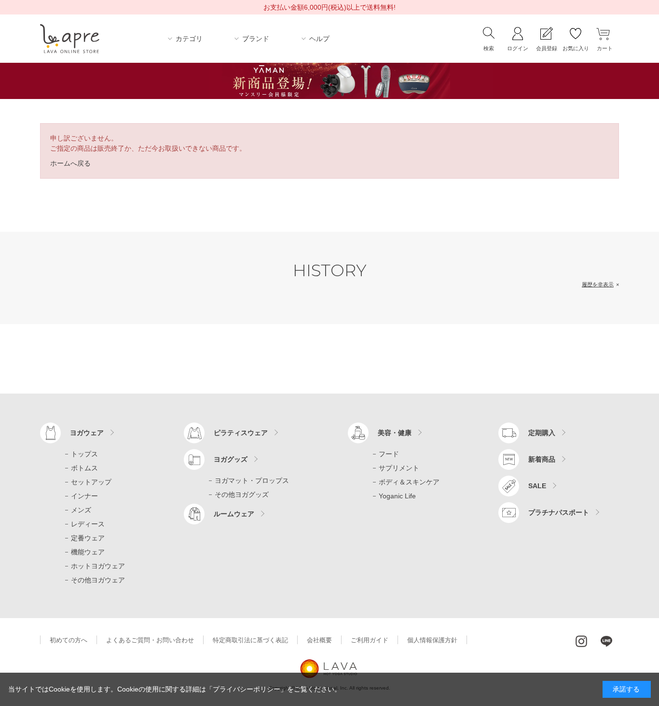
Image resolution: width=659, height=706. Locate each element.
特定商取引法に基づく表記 (250, 640)
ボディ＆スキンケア (409, 482)
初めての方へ (68, 640)
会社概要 (319, 640)
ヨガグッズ (230, 459)
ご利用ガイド (369, 640)
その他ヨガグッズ (242, 494)
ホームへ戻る (70, 163)
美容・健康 (395, 433)
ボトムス (84, 468)
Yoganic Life (397, 496)
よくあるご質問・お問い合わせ (150, 640)
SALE (537, 486)
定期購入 (541, 433)
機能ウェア (88, 552)
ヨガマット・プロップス (252, 480)
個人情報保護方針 (432, 640)
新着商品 (541, 459)
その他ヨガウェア (98, 580)
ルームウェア (234, 514)
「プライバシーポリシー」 (246, 689)
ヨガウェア (87, 433)
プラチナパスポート (558, 512)
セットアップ (91, 482)
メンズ (81, 510)
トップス (84, 454)
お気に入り (576, 48)
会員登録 (546, 48)
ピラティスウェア (241, 433)
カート (605, 48)
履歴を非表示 (598, 284)
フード (389, 454)
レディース (88, 524)
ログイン (517, 48)
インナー (84, 496)
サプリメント (399, 468)
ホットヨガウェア (98, 566)
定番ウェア (88, 538)
